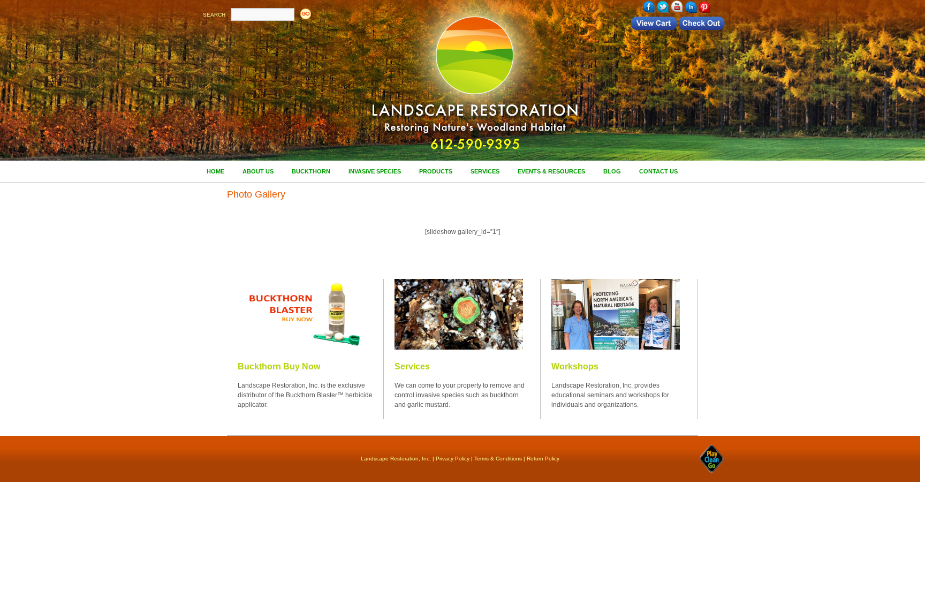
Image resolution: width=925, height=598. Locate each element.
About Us (258, 171)
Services (485, 171)
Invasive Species (374, 171)
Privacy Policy (452, 458)
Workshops (574, 366)
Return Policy (543, 458)
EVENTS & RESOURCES (551, 171)
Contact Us (658, 171)
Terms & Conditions (498, 458)
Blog (612, 171)
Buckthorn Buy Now (279, 366)
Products (435, 171)
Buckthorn (311, 171)
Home (215, 171)
